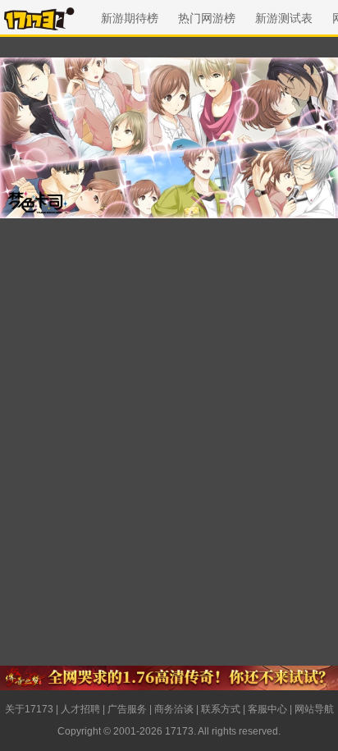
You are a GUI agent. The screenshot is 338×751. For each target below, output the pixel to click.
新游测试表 (284, 18)
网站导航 (314, 709)
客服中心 (267, 709)
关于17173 (29, 709)
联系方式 (220, 709)
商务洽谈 (174, 709)
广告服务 (127, 709)
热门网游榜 (206, 18)
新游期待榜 (129, 18)
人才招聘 (80, 709)
